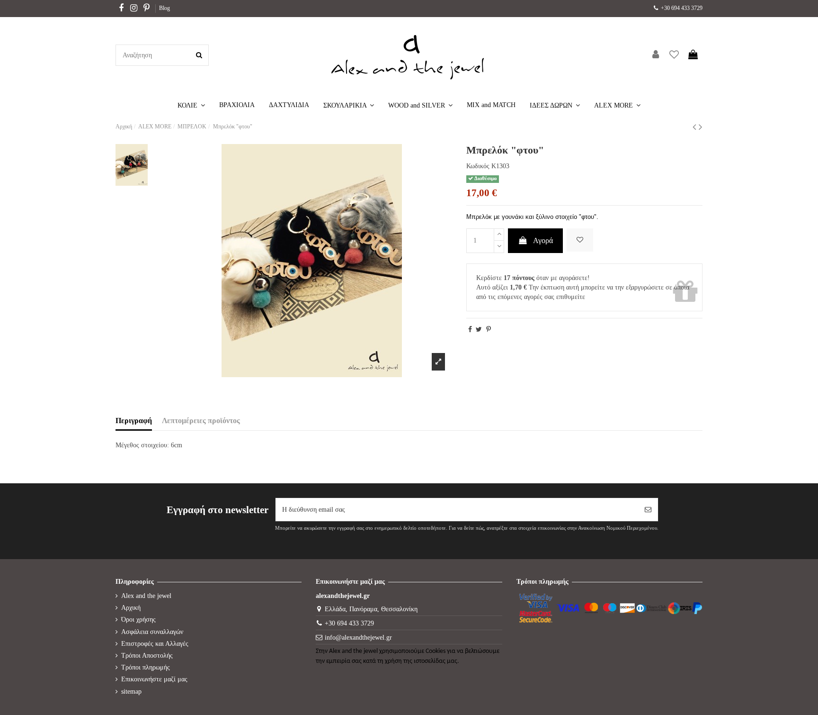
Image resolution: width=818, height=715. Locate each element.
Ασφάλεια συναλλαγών (152, 631)
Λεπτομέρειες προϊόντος (201, 420)
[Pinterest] (488, 329)
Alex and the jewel (146, 595)
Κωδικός (477, 166)
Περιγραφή (134, 420)
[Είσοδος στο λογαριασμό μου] (655, 55)
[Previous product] (696, 127)
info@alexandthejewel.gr (358, 637)
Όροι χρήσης (138, 619)
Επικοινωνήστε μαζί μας (154, 679)
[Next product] (700, 127)
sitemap (131, 691)
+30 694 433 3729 (680, 8)
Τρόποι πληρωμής (145, 667)
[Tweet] (479, 329)
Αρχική (131, 607)
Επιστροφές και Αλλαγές (154, 643)
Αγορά (543, 240)
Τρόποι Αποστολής (147, 655)
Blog (164, 8)
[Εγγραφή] (648, 509)
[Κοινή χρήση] (470, 329)
